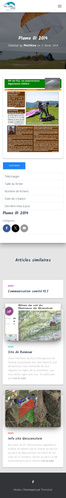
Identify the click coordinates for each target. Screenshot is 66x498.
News (11, 285)
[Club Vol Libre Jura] (10, 6)
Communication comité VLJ (28, 291)
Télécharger (14, 166)
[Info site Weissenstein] (33, 408)
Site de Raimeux (20, 352)
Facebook (33, 482)
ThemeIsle (46, 489)
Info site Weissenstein (25, 438)
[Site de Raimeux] (33, 321)
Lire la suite (19, 378)
